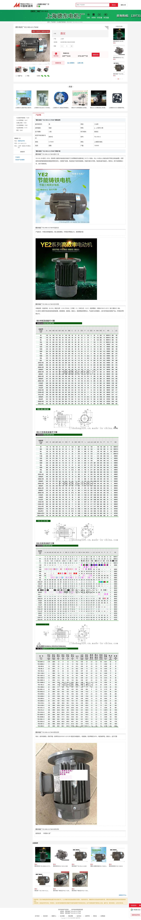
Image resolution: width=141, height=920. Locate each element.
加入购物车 (71, 63)
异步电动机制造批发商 (77, 909)
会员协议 (79, 916)
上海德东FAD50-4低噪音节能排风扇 (118, 108)
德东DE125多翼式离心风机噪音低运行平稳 (101, 108)
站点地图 (62, 916)
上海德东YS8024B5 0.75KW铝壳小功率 (44, 108)
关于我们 (37, 916)
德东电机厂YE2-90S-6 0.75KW (73, 911)
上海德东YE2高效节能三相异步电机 (24, 108)
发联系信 (58, 63)
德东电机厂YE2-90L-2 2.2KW (120, 74)
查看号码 (96, 55)
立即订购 (80, 63)
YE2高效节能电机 (61, 22)
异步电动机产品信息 (63, 909)
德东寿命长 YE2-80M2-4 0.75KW (121, 41)
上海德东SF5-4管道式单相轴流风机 (62, 108)
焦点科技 (72, 918)
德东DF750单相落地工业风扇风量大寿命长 (82, 108)
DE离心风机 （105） (21, 123)
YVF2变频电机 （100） (22, 125)
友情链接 (103, 916)
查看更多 (22, 152)
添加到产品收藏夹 (20, 160)
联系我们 (45, 916)
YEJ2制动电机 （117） (22, 128)
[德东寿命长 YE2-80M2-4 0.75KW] (119, 34)
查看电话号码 (21, 141)
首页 (48, 22)
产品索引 (17, 157)
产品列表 (53, 22)
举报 (28, 76)
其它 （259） (19, 130)
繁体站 (95, 916)
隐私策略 (70, 916)
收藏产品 (19, 76)
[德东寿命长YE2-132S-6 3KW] (119, 50)
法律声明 (87, 916)
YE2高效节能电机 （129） (23, 118)
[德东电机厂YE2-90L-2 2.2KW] (119, 67)
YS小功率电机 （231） (22, 120)
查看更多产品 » (123, 895)
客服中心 (54, 916)
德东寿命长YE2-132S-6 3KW (120, 57)
